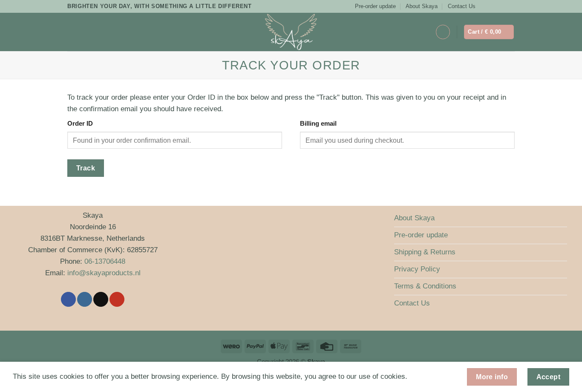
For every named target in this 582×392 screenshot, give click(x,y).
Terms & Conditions (425, 286)
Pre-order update (375, 6)
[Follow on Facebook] (484, 6)
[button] (72, 32)
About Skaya (422, 6)
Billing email (318, 123)
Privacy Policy (417, 269)
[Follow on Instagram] (493, 6)
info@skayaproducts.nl (104, 273)
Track (85, 168)
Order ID (80, 123)
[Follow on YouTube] (510, 6)
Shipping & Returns (424, 252)
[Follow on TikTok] (502, 6)
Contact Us (461, 6)
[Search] (87, 31)
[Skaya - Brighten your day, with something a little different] (291, 32)
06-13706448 (104, 261)
